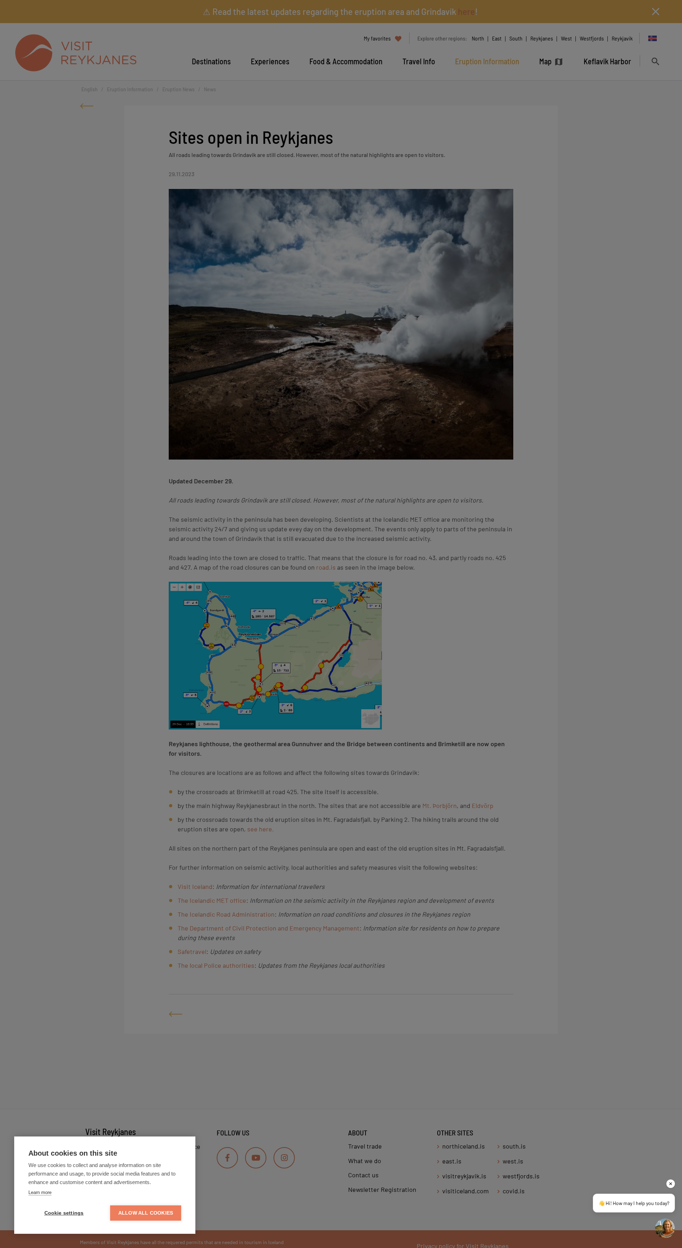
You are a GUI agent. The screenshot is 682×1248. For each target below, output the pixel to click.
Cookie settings (64, 1213)
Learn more (40, 1192)
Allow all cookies (145, 1213)
